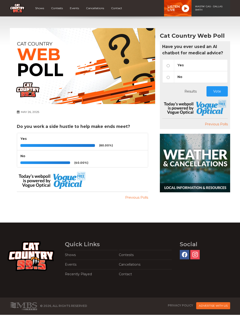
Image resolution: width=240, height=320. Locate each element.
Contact (116, 8)
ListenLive (174, 8)
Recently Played (78, 274)
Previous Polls (136, 197)
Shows (39, 8)
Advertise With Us (213, 305)
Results (190, 91)
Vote (217, 91)
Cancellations (95, 8)
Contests (57, 8)
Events (74, 8)
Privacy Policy (180, 305)
